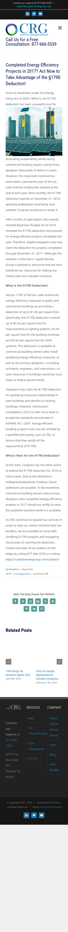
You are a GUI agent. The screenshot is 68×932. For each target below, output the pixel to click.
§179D (33, 758)
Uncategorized (22, 573)
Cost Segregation (34, 746)
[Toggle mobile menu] (60, 28)
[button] (8, 662)
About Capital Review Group (54, 726)
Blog (52, 754)
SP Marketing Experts (51, 807)
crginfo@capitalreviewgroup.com (34, 6)
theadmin (14, 569)
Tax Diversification (34, 730)
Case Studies (54, 767)
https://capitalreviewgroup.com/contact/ (32, 559)
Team (52, 745)
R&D (32, 718)
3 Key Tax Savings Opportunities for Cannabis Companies (47, 675)
